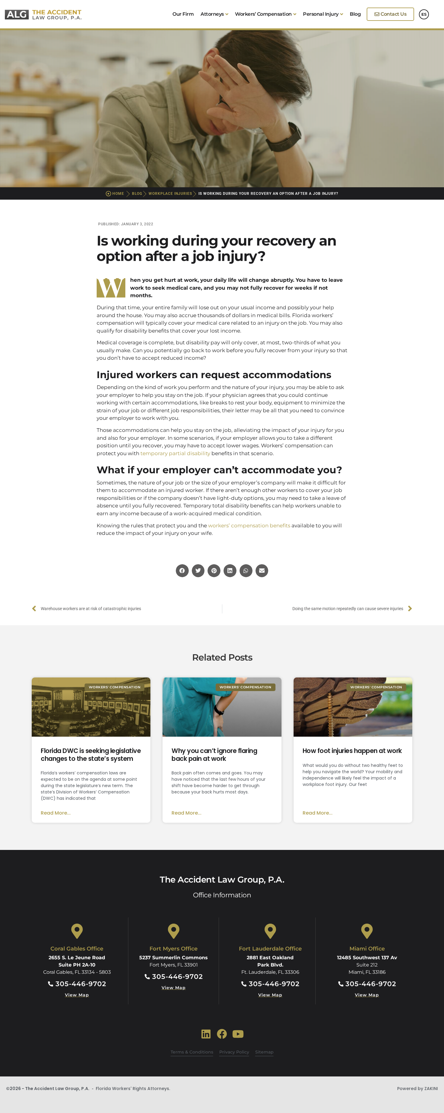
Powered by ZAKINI (417, 1089)
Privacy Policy (234, 1052)
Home (118, 193)
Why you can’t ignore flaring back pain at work (214, 754)
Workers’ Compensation (263, 14)
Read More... (56, 812)
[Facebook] (222, 1034)
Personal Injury (321, 14)
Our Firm (183, 14)
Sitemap (264, 1052)
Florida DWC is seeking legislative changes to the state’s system (91, 754)
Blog (355, 14)
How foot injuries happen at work (352, 750)
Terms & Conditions (192, 1052)
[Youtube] (238, 1034)
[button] (182, 570)
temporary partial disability (175, 453)
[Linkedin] (206, 1034)
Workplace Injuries (170, 193)
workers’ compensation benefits (249, 526)
